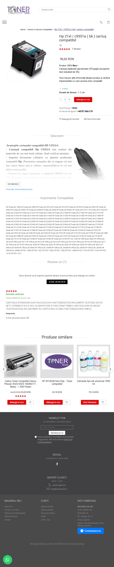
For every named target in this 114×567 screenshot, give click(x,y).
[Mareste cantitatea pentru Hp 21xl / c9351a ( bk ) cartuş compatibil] (69, 99)
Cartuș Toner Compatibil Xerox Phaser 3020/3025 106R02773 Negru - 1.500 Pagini (20, 384)
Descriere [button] (57, 136)
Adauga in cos (83, 99)
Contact (7, 520)
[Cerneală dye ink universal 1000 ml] (93, 361)
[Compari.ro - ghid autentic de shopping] (57, 555)
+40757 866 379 (59, 485)
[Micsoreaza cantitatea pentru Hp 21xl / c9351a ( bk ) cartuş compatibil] (60, 99)
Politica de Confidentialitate (14, 513)
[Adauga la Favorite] (30, 402)
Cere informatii (93, 119)
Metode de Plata (47, 507)
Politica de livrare (10, 516)
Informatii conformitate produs (19, 189)
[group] (28, 59)
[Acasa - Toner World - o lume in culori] (18, 9)
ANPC (43, 516)
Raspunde (10, 313)
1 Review (76, 49)
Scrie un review (57, 282)
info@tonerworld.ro (58, 489)
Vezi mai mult (13, 184)
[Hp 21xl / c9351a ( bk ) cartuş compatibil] (28, 59)
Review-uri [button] (57, 262)
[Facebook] (57, 464)
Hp (60, 45)
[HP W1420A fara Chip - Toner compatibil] (57, 361)
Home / (23, 30)
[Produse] (4, 23)
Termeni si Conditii (11, 510)
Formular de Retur (48, 513)
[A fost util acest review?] (28, 318)
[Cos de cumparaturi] (108, 22)
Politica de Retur (47, 510)
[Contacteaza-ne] (101, 22)
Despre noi (8, 507)
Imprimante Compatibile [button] (57, 198)
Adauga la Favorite (70, 119)
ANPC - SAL (45, 520)
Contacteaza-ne (93, 531)
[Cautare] (109, 9)
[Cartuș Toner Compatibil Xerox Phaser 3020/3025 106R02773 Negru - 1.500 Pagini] (20, 361)
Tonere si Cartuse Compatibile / (40, 30)
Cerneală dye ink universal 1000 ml (93, 382)
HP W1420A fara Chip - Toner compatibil (57, 382)
